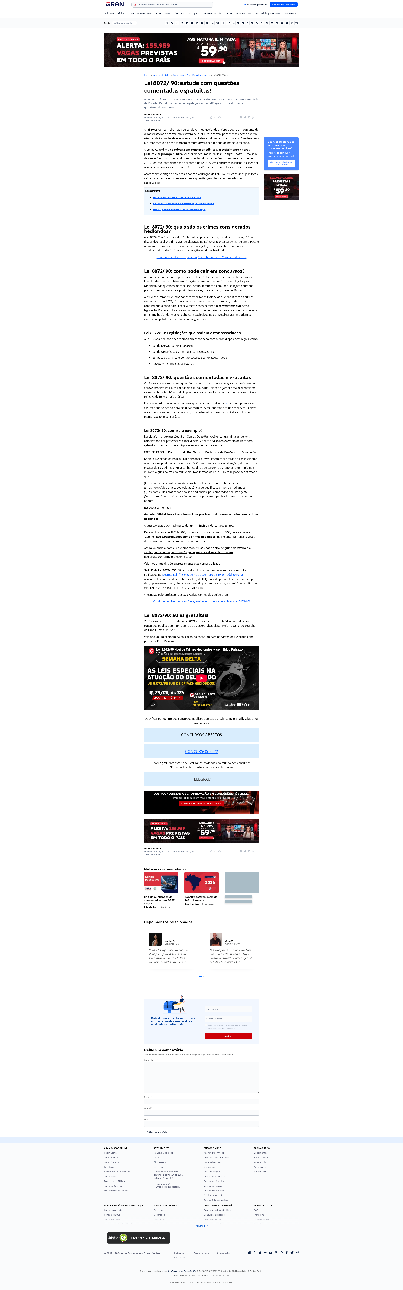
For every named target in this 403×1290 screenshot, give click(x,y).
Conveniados (110, 1176)
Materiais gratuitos (267, 13)
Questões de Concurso (198, 75)
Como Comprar (112, 1162)
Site (146, 1119)
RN (262, 23)
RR (272, 23)
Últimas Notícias (114, 13)
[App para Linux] (254, 1253)
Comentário (151, 1060)
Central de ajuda (164, 1153)
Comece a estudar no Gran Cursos (201, 803)
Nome (148, 1097)
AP (182, 23)
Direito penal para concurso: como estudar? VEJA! (179, 209)
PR (252, 23)
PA (233, 23)
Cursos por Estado (213, 1186)
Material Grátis (261, 1157)
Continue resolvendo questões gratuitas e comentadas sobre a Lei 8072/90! (201, 601)
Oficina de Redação (213, 1195)
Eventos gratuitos (257, 4)
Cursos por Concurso (214, 1176)
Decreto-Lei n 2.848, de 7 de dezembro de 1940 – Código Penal (203, 574)
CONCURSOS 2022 (201, 751)
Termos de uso (201, 1253)
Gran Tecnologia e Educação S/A (181, 1271)
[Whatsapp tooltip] (281, 1253)
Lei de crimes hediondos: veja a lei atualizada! (177, 197)
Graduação (209, 1167)
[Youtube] (270, 1253)
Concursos (162, 13)
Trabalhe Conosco (113, 1186)
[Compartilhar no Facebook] (240, 117)
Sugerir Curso (261, 1172)
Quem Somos (111, 1153)
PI (247, 23)
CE (192, 23)
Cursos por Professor (214, 1190)
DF (197, 23)
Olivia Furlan (150, 907)
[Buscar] (134, 5)
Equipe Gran (154, 114)
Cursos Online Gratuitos (216, 1200)
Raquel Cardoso (191, 904)
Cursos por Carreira (214, 1181)
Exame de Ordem (212, 1162)
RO (267, 23)
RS (277, 23)
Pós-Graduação (212, 1172)
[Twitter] (292, 1253)
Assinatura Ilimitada (283, 4)
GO (207, 23)
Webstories (291, 13)
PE (243, 23)
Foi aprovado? (168, 1185)
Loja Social (109, 1167)
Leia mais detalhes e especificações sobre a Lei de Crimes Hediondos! (202, 257)
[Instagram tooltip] (276, 1253)
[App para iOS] (259, 1253)
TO (296, 23)
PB (238, 23)
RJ (257, 23)
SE (287, 23)
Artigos (193, 13)
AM (177, 23)
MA (212, 23)
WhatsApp (161, 1162)
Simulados (178, 75)
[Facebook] (286, 1253)
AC (167, 23)
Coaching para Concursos (217, 1157)
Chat (159, 1157)
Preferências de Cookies (116, 1190)
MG (217, 23)
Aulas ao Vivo (260, 1162)
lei (226, 403)
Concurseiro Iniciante (239, 13)
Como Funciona (112, 1157)
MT (228, 23)
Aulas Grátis (260, 1167)
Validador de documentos (117, 1172)
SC (282, 23)
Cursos (178, 13)
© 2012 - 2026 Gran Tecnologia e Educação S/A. (132, 1253)
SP (292, 23)
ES (202, 23)
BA (187, 23)
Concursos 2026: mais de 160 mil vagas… (200, 898)
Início (146, 75)
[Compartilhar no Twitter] (244, 117)
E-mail (148, 1108)
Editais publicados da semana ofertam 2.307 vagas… (159, 900)
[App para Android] (265, 1253)
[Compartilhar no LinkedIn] (248, 117)
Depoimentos (260, 1153)
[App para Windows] (249, 1253)
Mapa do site (223, 1253)
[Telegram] (297, 1253)
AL (172, 23)
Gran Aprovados (213, 13)
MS (223, 23)
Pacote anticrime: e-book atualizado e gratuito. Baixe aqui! (183, 203)
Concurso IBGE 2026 (140, 13)
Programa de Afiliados (115, 1181)
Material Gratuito (161, 75)
